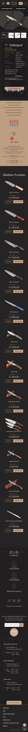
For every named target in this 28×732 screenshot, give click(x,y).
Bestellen (18, 202)
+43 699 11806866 (14, 579)
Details (9, 202)
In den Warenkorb (14, 88)
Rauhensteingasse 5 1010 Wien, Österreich (13, 665)
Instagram (18, 600)
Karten (12, 703)
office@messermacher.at (14, 591)
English (8, 3)
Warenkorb (25, 3)
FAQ (4, 711)
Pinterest (14, 600)
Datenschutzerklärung (11, 723)
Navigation (3, 3)
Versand (6, 708)
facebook (9, 600)
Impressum (6, 720)
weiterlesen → (19, 76)
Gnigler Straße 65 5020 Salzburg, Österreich (14, 683)
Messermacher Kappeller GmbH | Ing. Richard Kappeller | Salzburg (14, 3)
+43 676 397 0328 (14, 163)
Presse (5, 726)
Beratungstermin (9, 714)
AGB (4, 717)
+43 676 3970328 (14, 568)
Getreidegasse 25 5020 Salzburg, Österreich (14, 648)
